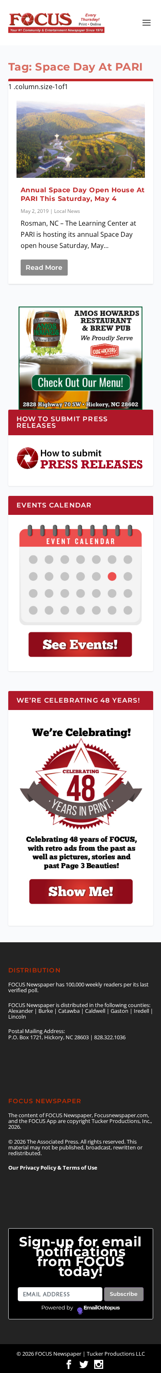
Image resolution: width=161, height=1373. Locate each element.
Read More (44, 267)
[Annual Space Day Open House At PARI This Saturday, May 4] (81, 139)
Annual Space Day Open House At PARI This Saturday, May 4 (83, 194)
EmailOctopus (102, 1307)
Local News (67, 211)
